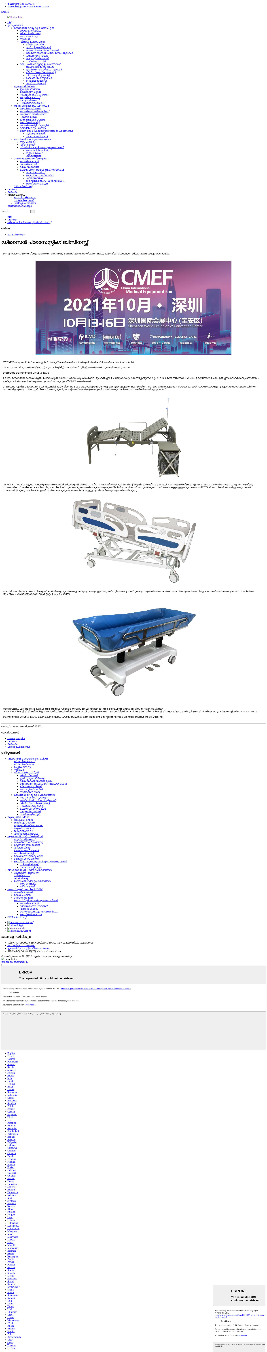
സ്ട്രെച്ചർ (25, 39)
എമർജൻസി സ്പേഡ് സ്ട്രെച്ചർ (44, 69)
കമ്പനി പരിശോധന (25, 197)
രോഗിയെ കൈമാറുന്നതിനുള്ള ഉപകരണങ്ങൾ (46, 130)
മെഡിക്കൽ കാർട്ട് (30, 122)
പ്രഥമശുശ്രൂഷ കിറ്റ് (38, 75)
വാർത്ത (12, 189)
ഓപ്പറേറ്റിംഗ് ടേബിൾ (37, 58)
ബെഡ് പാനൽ (28, 164)
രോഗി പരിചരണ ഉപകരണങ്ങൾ (32, 139)
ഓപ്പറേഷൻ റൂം (29, 36)
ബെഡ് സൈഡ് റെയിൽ (40, 175)
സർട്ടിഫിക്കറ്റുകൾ (24, 200)
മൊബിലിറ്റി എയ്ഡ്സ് (38, 150)
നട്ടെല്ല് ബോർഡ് (36, 80)
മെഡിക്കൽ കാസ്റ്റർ (37, 183)
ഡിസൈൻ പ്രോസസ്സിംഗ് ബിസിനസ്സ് (29, 222)
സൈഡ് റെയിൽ (29, 167)
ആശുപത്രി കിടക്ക (24, 86)
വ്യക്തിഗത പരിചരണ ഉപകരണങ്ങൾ (42, 147)
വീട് (9, 22)
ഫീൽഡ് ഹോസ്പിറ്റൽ (32, 41)
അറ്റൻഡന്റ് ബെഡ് (30, 108)
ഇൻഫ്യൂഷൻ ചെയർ (32, 119)
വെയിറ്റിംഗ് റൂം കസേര (33, 128)
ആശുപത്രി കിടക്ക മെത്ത (34, 94)
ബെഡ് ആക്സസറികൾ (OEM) (31, 158)
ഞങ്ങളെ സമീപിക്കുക (19, 206)
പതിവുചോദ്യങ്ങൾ (25, 203)
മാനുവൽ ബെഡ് (29, 100)
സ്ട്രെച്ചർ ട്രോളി (35, 133)
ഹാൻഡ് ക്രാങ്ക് (35, 178)
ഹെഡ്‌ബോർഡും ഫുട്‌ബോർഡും (45, 181)
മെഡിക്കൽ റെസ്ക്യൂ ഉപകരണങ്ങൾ (40, 64)
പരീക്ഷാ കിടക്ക (28, 117)
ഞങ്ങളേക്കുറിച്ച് (16, 738)
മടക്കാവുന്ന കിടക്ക (30, 92)
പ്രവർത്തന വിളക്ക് (37, 55)
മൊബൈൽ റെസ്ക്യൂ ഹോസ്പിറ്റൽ (34, 28)
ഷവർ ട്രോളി (27, 144)
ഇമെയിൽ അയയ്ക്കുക (14, 962)
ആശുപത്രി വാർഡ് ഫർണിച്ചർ (31, 105)
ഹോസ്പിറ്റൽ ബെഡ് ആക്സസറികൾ (42, 169)
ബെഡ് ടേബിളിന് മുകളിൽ (34, 125)
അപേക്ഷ (12, 192)
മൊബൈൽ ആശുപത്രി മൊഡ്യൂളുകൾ (49, 53)
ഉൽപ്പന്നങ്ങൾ (15, 25)
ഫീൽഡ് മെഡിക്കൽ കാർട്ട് (41, 72)
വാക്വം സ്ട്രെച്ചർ (36, 83)
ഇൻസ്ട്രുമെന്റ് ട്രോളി (38, 47)
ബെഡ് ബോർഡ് (29, 161)
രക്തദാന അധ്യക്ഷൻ (33, 114)
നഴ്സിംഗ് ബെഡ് (28, 142)
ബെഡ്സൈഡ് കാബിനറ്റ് (34, 111)
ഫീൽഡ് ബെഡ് (35, 44)
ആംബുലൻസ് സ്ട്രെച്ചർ (40, 67)
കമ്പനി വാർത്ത (16, 234)
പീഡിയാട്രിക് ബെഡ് (32, 103)
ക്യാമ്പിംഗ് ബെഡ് (30, 30)
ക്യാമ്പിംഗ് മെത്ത (30, 33)
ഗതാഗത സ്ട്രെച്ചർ (37, 136)
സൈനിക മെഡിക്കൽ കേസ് (42, 50)
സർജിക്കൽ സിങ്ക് (36, 61)
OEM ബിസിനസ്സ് (23, 186)
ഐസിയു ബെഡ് (30, 97)
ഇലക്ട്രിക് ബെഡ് (30, 89)
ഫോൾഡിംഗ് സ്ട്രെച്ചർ (39, 78)
